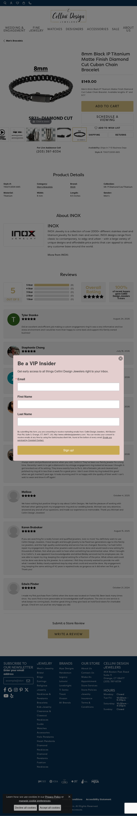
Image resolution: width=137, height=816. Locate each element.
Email (21, 379)
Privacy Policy (53, 796)
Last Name (24, 414)
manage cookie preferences (34, 800)
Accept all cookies (50, 807)
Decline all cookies (25, 807)
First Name (24, 396)
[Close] (120, 358)
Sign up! (68, 450)
